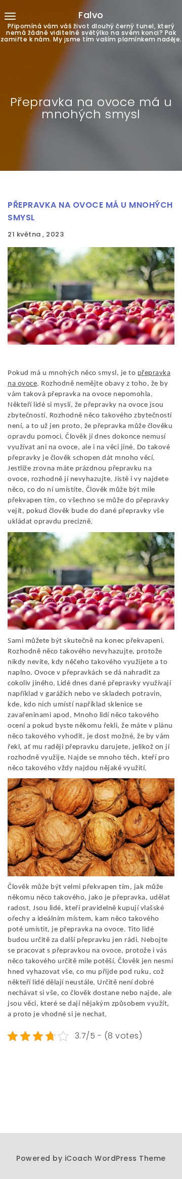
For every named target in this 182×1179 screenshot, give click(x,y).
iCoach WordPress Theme (115, 1158)
